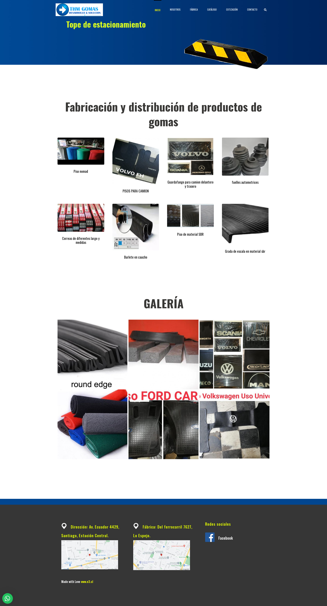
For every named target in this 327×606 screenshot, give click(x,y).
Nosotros (175, 9)
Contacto (252, 9)
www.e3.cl (87, 581)
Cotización (232, 9)
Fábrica (194, 9)
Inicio (157, 10)
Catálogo (212, 9)
